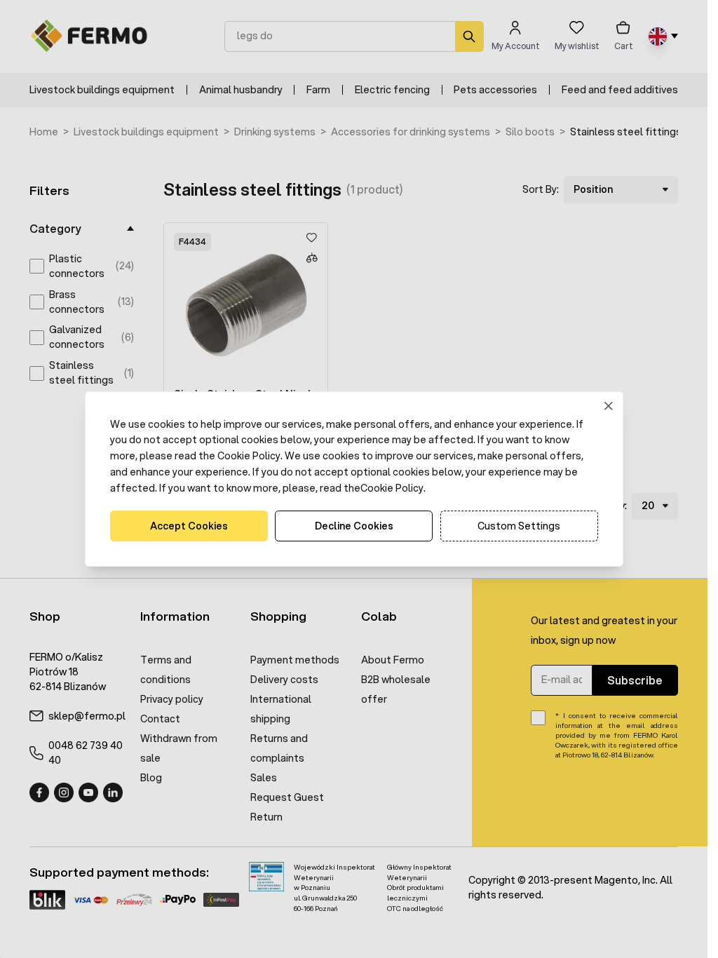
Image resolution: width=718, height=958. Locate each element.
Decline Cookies (354, 526)
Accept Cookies (189, 526)
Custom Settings (518, 526)
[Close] (608, 405)
